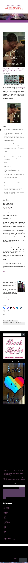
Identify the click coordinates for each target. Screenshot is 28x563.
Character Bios (6, 508)
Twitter (15, 299)
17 (4, 494)
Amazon (12, 210)
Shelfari (24, 299)
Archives (4, 502)
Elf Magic (5, 513)
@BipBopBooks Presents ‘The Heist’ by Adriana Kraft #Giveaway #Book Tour (12, 70)
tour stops (4, 96)
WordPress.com (14, 558)
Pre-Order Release (7, 522)
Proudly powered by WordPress (10, 556)
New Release (6, 521)
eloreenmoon (8, 73)
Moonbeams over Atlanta (14, 5)
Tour (16, 320)
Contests (5, 511)
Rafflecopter (5, 324)
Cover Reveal (6, 512)
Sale (4, 528)
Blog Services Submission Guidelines (10, 539)
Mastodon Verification (6, 550)
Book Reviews (6, 507)
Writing (5, 535)
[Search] (23, 334)
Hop (4, 517)
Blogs (8, 320)
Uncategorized (6, 533)
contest (16, 322)
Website (4, 299)
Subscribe (22, 559)
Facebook (11, 299)
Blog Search (5, 332)
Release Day (6, 526)
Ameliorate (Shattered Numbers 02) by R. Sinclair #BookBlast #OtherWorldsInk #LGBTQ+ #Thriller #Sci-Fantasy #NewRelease (14, 481)
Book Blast (5, 506)
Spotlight (13, 320)
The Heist (13, 324)
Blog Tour (13, 322)
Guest (5, 516)
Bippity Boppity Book (21, 87)
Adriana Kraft (8, 322)
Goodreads (11, 208)
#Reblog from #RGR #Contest (9, 475)
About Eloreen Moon (7, 538)
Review (5, 527)
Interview (5, 518)
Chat (4, 509)
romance (9, 324)
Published (5, 523)
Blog (8, 299)
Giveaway (19, 322)
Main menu (14, 21)
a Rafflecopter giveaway (7, 271)
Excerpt (10, 320)
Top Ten (5, 531)
